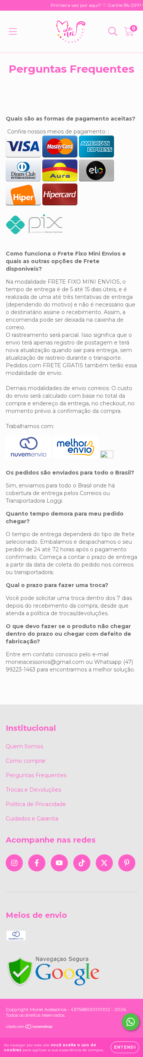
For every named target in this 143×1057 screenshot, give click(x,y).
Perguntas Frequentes (36, 775)
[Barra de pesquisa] (113, 31)
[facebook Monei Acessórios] (36, 862)
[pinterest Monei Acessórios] (126, 862)
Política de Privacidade (36, 804)
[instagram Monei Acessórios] (14, 862)
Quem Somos (24, 746)
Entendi (125, 1047)
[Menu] (13, 31)
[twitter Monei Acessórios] (104, 862)
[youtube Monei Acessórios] (59, 862)
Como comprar (26, 760)
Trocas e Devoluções (33, 789)
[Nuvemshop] (29, 1027)
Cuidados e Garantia (32, 818)
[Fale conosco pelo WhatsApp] (130, 1021)
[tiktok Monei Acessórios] (81, 862)
